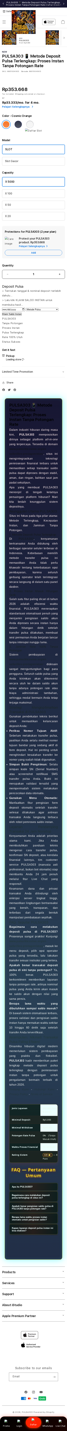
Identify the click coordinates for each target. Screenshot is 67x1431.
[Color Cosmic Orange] (6, 124)
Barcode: (24, 71)
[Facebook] (4, 390)
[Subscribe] (54, 1377)
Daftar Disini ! (53, 5)
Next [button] (63, 3)
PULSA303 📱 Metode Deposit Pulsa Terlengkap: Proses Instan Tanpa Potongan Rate (33, 3)
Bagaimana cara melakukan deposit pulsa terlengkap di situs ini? (31, 1196)
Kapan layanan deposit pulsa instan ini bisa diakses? (32, 1229)
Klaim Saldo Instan (11, 314)
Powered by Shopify (44, 1412)
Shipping (19, 94)
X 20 (8, 216)
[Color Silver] (30, 124)
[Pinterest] (15, 390)
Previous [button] (3, 3)
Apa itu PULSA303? (22, 1186)
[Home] (24, 22)
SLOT (8, 149)
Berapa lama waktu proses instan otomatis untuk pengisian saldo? (29, 1218)
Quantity (7, 265)
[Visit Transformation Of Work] (33, 130)
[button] (4, 22)
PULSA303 (26, 538)
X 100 (8, 193)
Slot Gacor (12, 161)
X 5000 (9, 181)
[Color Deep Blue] (18, 124)
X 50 (8, 204)
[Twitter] (10, 390)
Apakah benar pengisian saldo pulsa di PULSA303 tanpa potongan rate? (32, 1207)
